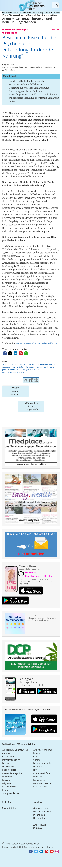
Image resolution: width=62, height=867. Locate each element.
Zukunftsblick (9, 808)
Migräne (6, 783)
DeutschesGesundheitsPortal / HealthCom (36, 343)
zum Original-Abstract (15, 391)
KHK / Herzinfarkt (42, 773)
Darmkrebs (7, 763)
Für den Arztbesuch (43, 811)
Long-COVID (39, 776)
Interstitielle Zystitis (12, 773)
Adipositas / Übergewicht (15, 749)
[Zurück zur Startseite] (31, 5)
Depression (8, 766)
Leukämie (7, 776)
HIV (35, 769)
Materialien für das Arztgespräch (31, 406)
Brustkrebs (38, 753)
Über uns (40, 846)
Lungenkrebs (39, 780)
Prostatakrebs (40, 786)
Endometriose (9, 769)
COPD (36, 756)
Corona (36, 759)
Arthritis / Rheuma (42, 749)
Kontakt (51, 846)
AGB (17, 846)
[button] (5, 353)
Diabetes (37, 766)
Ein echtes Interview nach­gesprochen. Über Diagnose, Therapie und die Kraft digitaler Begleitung (37, 581)
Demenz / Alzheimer (43, 763)
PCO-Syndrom (9, 786)
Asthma (6, 753)
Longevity (7, 780)
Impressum (8, 846)
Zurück (31, 380)
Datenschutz (28, 846)
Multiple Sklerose (42, 783)
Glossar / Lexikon (41, 808)
